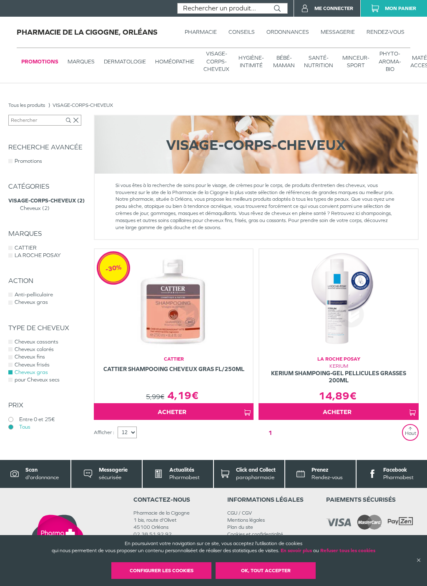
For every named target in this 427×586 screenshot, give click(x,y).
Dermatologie (125, 61)
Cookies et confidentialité (255, 534)
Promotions (39, 61)
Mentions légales (246, 520)
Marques (81, 61)
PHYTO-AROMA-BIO (390, 61)
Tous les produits (26, 105)
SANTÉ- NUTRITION (318, 61)
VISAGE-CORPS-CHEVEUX (216, 61)
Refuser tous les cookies (347, 550)
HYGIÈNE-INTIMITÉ (251, 61)
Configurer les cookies (161, 570)
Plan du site (240, 527)
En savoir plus (296, 550)
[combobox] (222, 8)
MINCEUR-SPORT (355, 61)
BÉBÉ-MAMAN (284, 61)
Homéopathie (174, 61)
